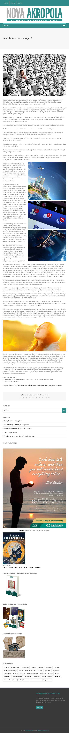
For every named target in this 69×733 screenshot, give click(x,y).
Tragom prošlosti (47, 677)
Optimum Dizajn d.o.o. (43, 730)
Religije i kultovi (17, 677)
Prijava (39, 707)
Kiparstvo (47, 670)
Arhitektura (25, 667)
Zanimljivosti (17, 680)
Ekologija (33, 667)
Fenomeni (49, 667)
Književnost (55, 670)
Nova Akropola (29, 730)
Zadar (25, 567)
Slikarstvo (36, 677)
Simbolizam (27, 677)
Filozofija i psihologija (10, 670)
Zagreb (5, 567)
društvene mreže (26, 385)
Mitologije (43, 673)
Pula (16, 567)
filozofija (39, 385)
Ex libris (41, 667)
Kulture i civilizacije (19, 673)
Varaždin (37, 567)
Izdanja (40, 670)
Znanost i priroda (36, 680)
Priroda (57, 673)
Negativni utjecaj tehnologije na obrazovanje (17, 428)
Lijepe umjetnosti (32, 673)
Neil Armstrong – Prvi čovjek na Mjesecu (16, 424)
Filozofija (56, 667)
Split (20, 567)
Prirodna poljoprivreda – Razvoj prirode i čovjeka (19, 436)
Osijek (31, 567)
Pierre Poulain (44, 385)
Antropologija (15, 667)
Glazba (21, 670)
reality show (52, 385)
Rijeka (11, 567)
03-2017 (20, 385)
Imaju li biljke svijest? (10, 432)
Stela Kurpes (59, 385)
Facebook (33, 385)
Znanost (25, 680)
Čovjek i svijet (47, 680)
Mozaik (50, 673)
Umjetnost (57, 677)
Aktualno (11, 385)
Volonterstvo (7, 680)
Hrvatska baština (30, 670)
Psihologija (7, 677)
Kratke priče (7, 673)
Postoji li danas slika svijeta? (12, 421)
